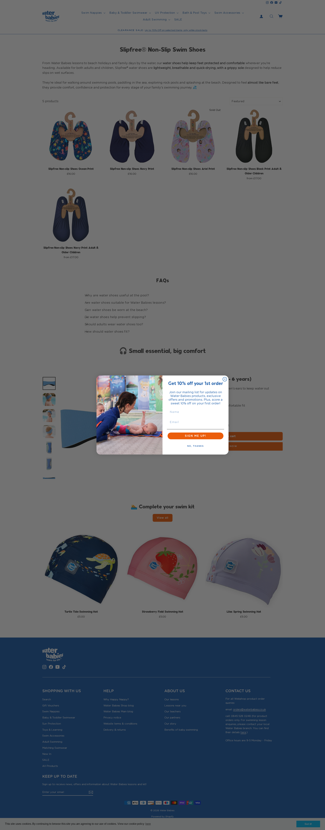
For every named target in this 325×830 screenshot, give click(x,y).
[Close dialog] (225, 379)
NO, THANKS (195, 446)
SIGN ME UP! (195, 436)
